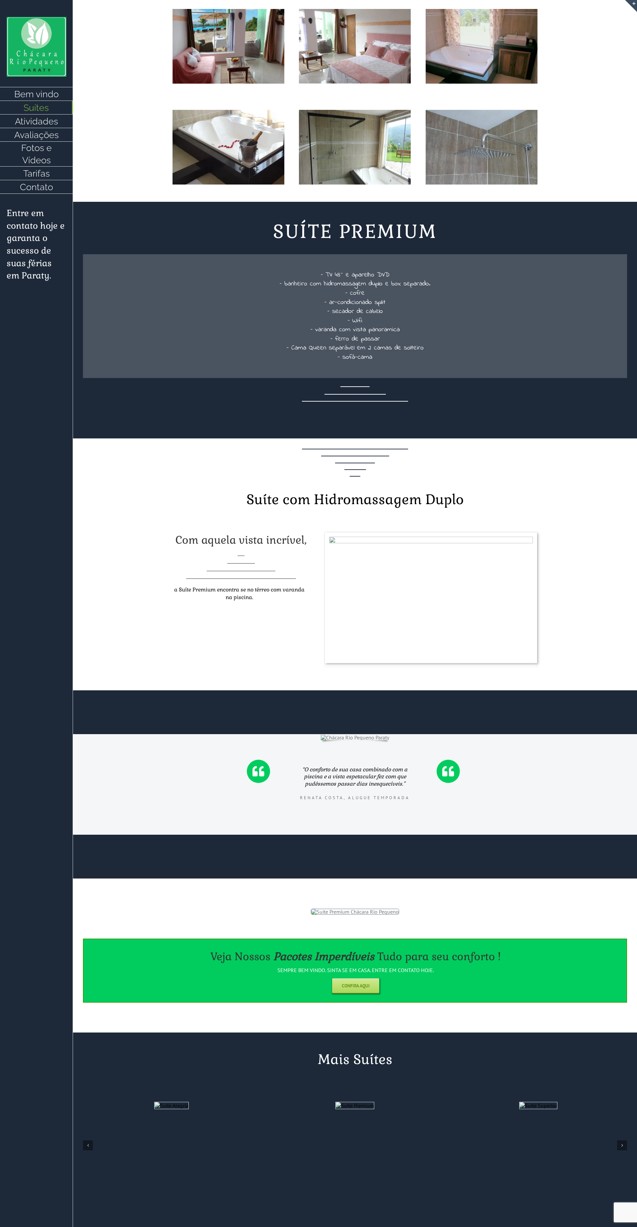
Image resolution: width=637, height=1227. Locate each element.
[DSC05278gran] (355, 11)
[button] (88, 1145)
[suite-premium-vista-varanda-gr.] (228, 11)
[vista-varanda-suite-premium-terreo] (431, 539)
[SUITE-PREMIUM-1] (481, 11)
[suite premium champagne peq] (228, 112)
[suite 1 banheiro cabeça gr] (481, 112)
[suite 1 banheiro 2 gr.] (355, 112)
